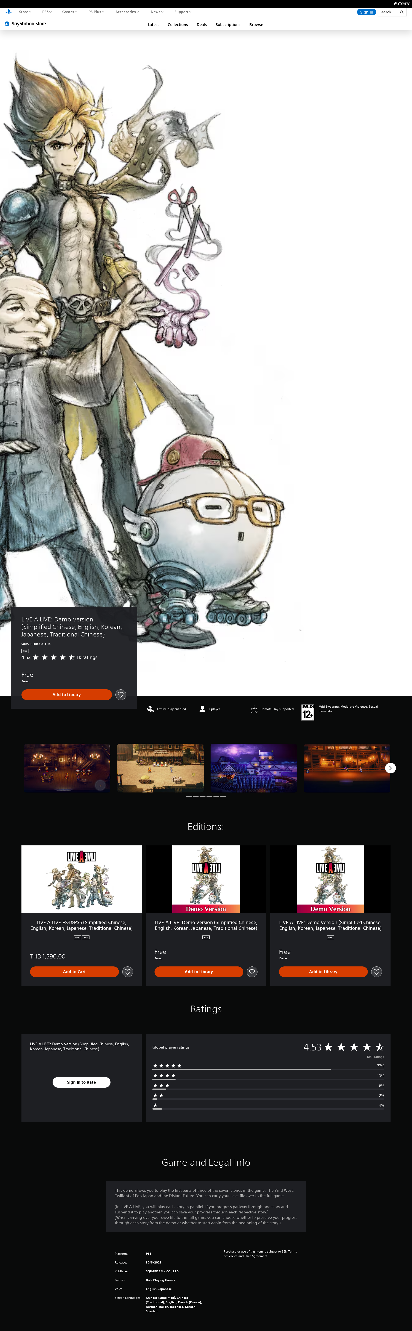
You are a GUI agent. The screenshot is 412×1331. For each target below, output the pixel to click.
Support (181, 11)
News (156, 11)
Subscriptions (228, 24)
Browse (256, 24)
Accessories (125, 11)
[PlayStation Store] (26, 23)
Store (23, 11)
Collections (178, 24)
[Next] (390, 768)
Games (68, 11)
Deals (202, 24)
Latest (153, 24)
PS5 (45, 11)
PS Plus (94, 11)
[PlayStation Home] (8, 12)
